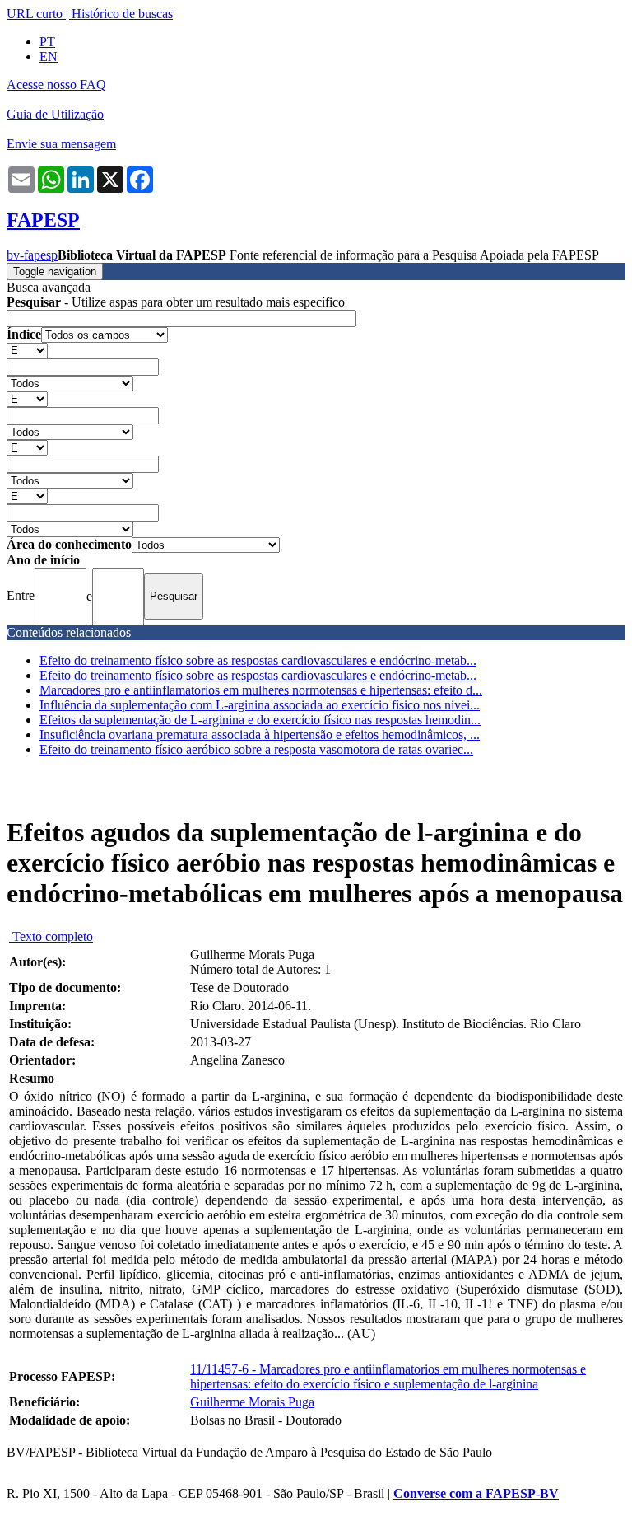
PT (47, 42)
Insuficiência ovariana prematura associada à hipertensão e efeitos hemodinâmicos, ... (260, 735)
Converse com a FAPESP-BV (476, 1493)
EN (49, 56)
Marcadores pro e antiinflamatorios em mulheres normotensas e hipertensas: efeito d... (261, 690)
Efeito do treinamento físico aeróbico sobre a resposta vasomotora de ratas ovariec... (256, 749)
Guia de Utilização (55, 114)
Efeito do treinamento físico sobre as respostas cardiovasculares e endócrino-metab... (258, 660)
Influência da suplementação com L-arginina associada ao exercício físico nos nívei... (260, 705)
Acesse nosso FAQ (56, 84)
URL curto (35, 14)
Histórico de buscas (122, 14)
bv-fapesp (32, 255)
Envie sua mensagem (61, 144)
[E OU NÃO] (27, 350)
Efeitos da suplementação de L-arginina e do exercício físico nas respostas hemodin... (260, 720)
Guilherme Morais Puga (252, 1402)
